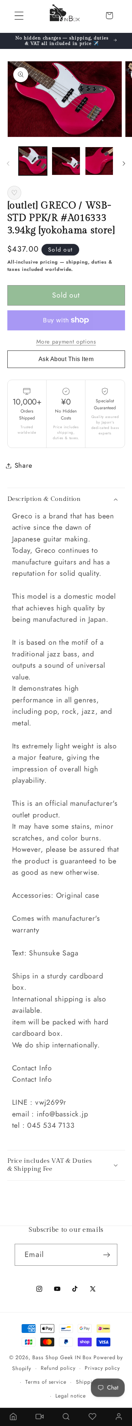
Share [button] (23, 465)
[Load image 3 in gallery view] (99, 161)
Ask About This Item (66, 359)
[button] (18, 15)
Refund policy (58, 1368)
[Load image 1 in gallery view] (33, 161)
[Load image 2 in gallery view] (66, 161)
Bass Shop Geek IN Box (62, 1357)
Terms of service (45, 1381)
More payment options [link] (66, 342)
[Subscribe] (106, 1255)
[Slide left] (8, 164)
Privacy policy (102, 1368)
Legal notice (70, 1395)
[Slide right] (124, 164)
